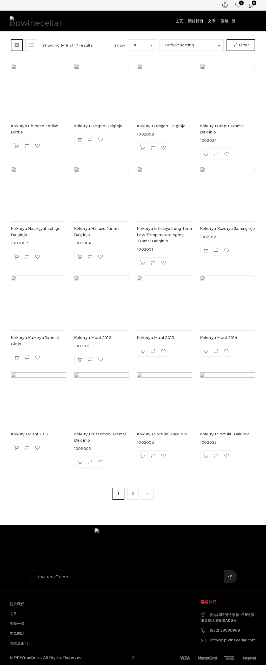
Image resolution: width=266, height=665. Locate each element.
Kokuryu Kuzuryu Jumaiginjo (227, 228)
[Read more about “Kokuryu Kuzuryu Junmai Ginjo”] (16, 357)
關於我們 (17, 604)
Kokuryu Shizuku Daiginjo (162, 434)
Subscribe (230, 576)
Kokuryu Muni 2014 (218, 337)
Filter (244, 45)
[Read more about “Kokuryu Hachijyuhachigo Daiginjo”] (16, 256)
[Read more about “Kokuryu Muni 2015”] (16, 447)
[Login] (225, 5)
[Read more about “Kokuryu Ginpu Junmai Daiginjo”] (206, 154)
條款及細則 (19, 643)
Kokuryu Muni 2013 (155, 337)
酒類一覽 (17, 623)
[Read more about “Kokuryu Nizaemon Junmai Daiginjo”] (80, 462)
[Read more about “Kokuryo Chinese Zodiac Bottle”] (16, 145)
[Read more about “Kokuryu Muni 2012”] (80, 359)
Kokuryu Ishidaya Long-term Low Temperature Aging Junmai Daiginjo (164, 234)
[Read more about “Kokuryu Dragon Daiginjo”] (80, 139)
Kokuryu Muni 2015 (29, 434)
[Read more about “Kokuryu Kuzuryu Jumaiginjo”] (206, 250)
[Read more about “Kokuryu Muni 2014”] (206, 351)
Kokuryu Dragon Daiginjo (98, 126)
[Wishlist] (37, 145)
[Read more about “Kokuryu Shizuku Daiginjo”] (142, 456)
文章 (13, 613)
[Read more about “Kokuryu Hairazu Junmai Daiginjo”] (80, 256)
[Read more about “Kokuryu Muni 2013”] (142, 351)
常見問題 (17, 633)
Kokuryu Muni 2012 (92, 337)
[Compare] (27, 145)
